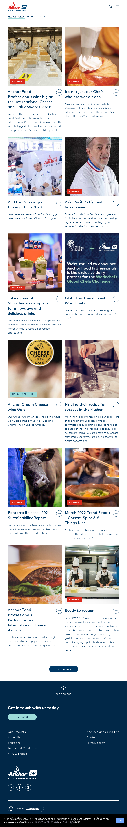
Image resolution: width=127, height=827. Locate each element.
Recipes (42, 17)
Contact (92, 737)
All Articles (16, 17)
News (31, 17)
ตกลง (120, 820)
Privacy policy (95, 743)
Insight (55, 17)
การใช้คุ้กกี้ (69, 822)
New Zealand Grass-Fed (102, 732)
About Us (14, 737)
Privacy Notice (17, 753)
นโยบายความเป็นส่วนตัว (44, 822)
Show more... (63, 669)
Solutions (14, 743)
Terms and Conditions (22, 748)
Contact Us (22, 717)
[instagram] (28, 787)
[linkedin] (11, 787)
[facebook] (19, 787)
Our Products (17, 732)
